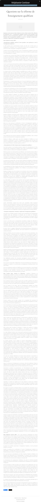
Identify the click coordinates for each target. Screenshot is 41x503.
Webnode (22, 501)
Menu (40, 1)
